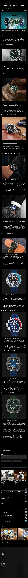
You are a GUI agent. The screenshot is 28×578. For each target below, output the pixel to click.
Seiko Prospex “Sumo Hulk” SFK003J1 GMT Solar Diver (9, 104)
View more (2, 503)
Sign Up (26, 550)
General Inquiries (3, 564)
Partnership (2, 565)
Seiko (21, 31)
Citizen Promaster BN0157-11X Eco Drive (8, 235)
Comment (2, 454)
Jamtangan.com (13, 437)
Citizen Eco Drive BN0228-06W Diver (8, 392)
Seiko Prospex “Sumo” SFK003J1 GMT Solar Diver (10, 76)
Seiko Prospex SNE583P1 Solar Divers (8, 47)
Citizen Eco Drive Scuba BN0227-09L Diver (9, 350)
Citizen (24, 31)
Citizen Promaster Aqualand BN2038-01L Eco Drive (11, 310)
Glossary (2, 560)
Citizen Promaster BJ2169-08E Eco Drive (9, 266)
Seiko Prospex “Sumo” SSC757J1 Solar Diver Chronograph (12, 114)
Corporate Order (3, 566)
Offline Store (2, 567)
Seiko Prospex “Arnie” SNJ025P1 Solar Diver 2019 (10, 153)
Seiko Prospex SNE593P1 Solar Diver (8, 192)
